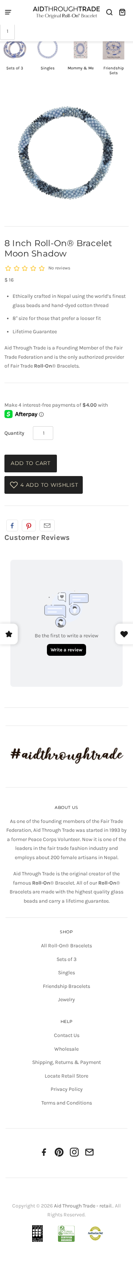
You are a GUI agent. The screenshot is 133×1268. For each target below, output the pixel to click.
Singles (66, 972)
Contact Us (66, 1035)
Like (12, 525)
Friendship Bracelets (66, 986)
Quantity (14, 433)
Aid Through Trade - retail (83, 1206)
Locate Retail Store (66, 1076)
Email (47, 525)
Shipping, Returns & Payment (66, 1062)
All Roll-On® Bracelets (66, 946)
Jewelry (66, 999)
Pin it (29, 525)
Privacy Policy (67, 1089)
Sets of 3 (66, 959)
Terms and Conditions (66, 1103)
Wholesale (66, 1049)
